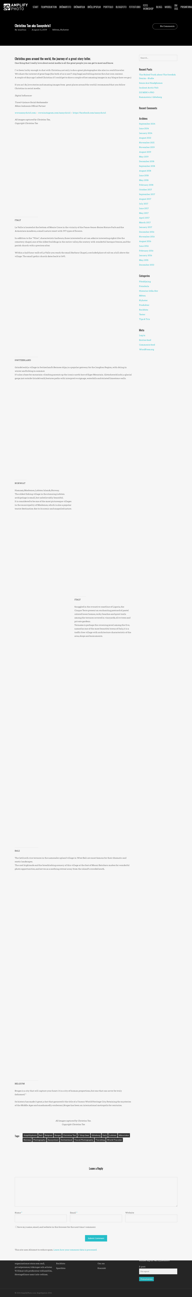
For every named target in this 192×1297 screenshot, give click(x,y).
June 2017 (144, 208)
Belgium (48, 1135)
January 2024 (145, 133)
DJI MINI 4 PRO (146, 92)
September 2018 (147, 166)
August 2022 (145, 138)
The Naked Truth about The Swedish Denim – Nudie (157, 77)
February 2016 (146, 251)
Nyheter (64, 29)
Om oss (101, 1263)
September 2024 (147, 124)
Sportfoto (60, 1268)
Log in (142, 335)
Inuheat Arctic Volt (148, 88)
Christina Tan (69, 1135)
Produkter (144, 305)
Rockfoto (143, 310)
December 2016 (146, 232)
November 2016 (147, 236)
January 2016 (145, 255)
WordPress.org (146, 349)
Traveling (100, 1140)
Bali (41, 1135)
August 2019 (145, 152)
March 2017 (145, 222)
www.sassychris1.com (25, 113)
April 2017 (144, 218)
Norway (27, 1140)
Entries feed (145, 340)
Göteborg (96, 1135)
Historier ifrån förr (148, 291)
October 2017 (145, 189)
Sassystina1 (53, 1140)
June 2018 (144, 175)
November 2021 (147, 142)
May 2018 (144, 180)
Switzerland (66, 1140)
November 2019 (147, 147)
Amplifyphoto (30, 1135)
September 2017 (147, 194)
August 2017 (145, 199)
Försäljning (145, 281)
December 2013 (146, 265)
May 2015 (143, 260)
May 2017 (144, 213)
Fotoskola (144, 286)
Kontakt (102, 1268)
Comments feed (147, 345)
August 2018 (145, 171)
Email (73, 1213)
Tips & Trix (144, 319)
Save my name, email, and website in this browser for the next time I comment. (56, 1227)
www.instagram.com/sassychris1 (54, 113)
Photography (39, 1140)
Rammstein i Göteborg (150, 97)
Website (129, 1213)
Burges (58, 1135)
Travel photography (83, 1140)
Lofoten (113, 1135)
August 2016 (145, 241)
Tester (142, 314)
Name (18, 1213)
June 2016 (144, 246)
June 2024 (144, 128)
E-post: (142, 1267)
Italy (105, 1135)
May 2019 (144, 157)
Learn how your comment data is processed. (75, 1250)
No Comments (167, 26)
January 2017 (145, 227)
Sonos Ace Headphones (150, 83)
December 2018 (146, 161)
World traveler (114, 1140)
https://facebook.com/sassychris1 (89, 113)
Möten (55, 29)
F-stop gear (83, 1135)
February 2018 (146, 185)
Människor (124, 1135)
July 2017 (143, 204)
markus (22, 29)
